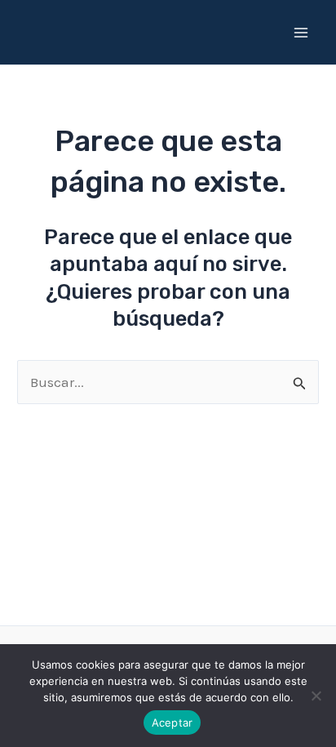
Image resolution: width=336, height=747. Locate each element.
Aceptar (172, 722)
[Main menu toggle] (302, 32)
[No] (315, 695)
